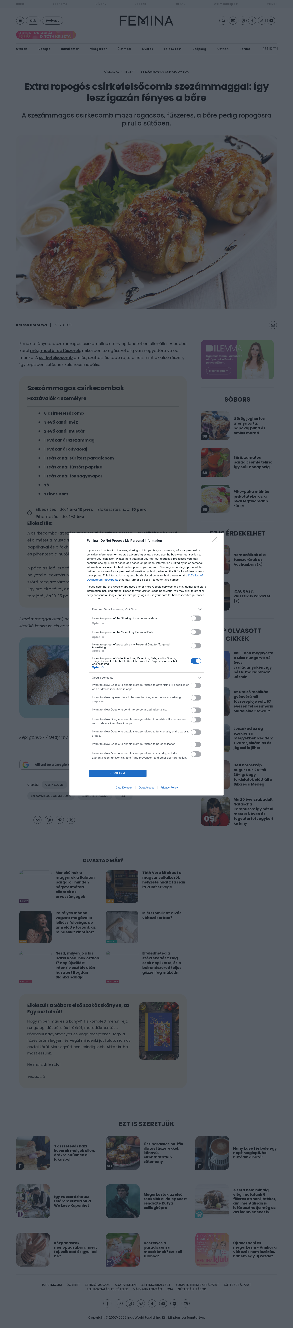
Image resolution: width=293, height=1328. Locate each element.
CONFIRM (117, 773)
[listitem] (146, 609)
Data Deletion (124, 787)
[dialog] (146, 664)
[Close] (215, 541)
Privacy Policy (169, 787)
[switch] (196, 618)
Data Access (146, 787)
